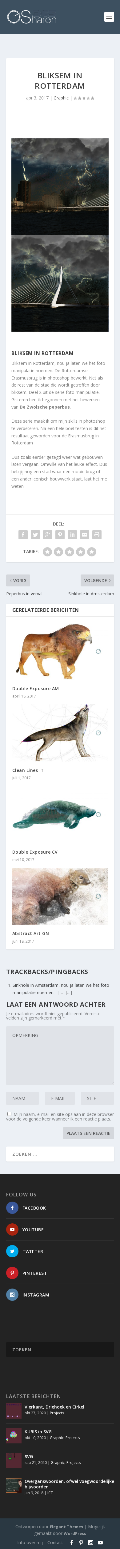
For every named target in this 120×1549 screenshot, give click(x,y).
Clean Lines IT (28, 770)
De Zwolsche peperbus (44, 407)
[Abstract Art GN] (60, 896)
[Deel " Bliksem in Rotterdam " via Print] (97, 535)
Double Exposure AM (35, 688)
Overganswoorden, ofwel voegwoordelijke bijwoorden (69, 1484)
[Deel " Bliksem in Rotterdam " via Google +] (48, 535)
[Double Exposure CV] (60, 814)
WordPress (75, 1533)
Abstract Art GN (30, 933)
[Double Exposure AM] (60, 651)
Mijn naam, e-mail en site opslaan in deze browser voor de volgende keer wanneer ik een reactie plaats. (60, 1116)
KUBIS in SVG (38, 1432)
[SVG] (14, 1460)
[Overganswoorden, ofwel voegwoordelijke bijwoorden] (14, 1485)
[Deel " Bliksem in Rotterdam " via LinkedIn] (72, 535)
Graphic (61, 98)
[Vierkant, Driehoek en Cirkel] (14, 1411)
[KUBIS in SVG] (14, 1435)
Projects (57, 1413)
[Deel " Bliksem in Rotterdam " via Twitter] (35, 535)
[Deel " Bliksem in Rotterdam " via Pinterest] (60, 535)
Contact (55, 1542)
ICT (50, 1492)
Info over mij (30, 1542)
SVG (29, 1456)
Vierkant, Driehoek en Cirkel (54, 1407)
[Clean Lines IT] (60, 732)
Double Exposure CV (35, 852)
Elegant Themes (66, 1526)
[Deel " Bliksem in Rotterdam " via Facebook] (23, 535)
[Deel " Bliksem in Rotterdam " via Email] (84, 535)
